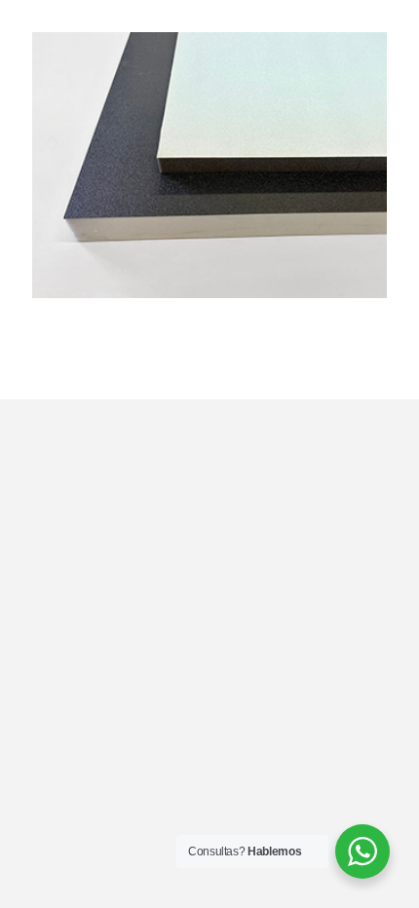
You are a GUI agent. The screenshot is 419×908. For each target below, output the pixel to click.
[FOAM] (209, 48)
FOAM (64, 321)
